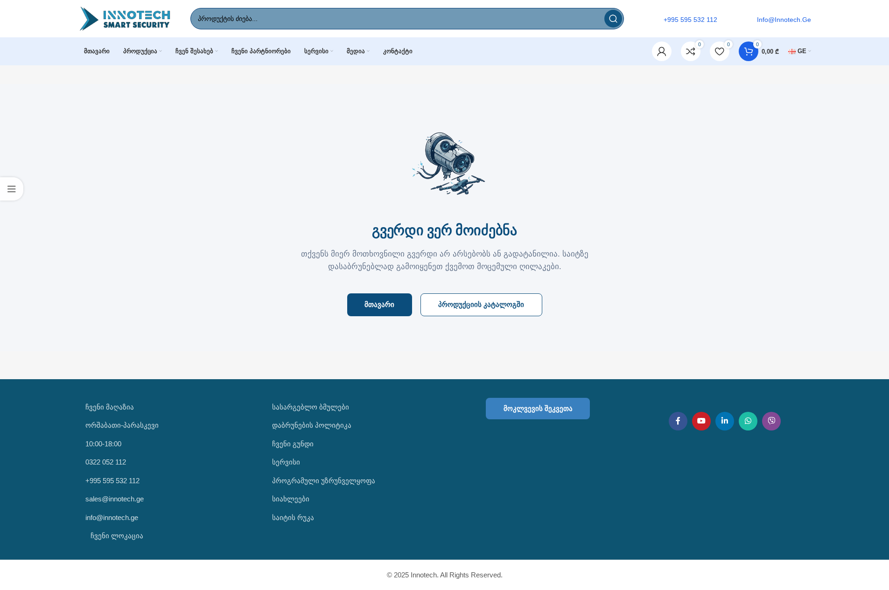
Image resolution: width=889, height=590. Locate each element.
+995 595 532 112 (112, 481)
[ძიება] (613, 19)
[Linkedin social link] (724, 421)
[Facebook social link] (678, 421)
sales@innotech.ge (114, 499)
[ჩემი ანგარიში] (661, 51)
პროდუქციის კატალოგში (481, 304)
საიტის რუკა (293, 517)
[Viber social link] (771, 421)
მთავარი (379, 304)
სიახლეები (290, 499)
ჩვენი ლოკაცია (116, 536)
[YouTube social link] (701, 421)
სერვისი (286, 462)
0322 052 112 (105, 462)
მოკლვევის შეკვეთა (538, 408)
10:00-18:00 (103, 444)
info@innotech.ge (111, 517)
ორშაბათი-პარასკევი (122, 425)
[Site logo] (125, 18)
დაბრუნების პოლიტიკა (311, 425)
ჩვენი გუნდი (293, 444)
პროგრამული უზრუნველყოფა (323, 481)
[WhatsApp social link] (748, 421)
